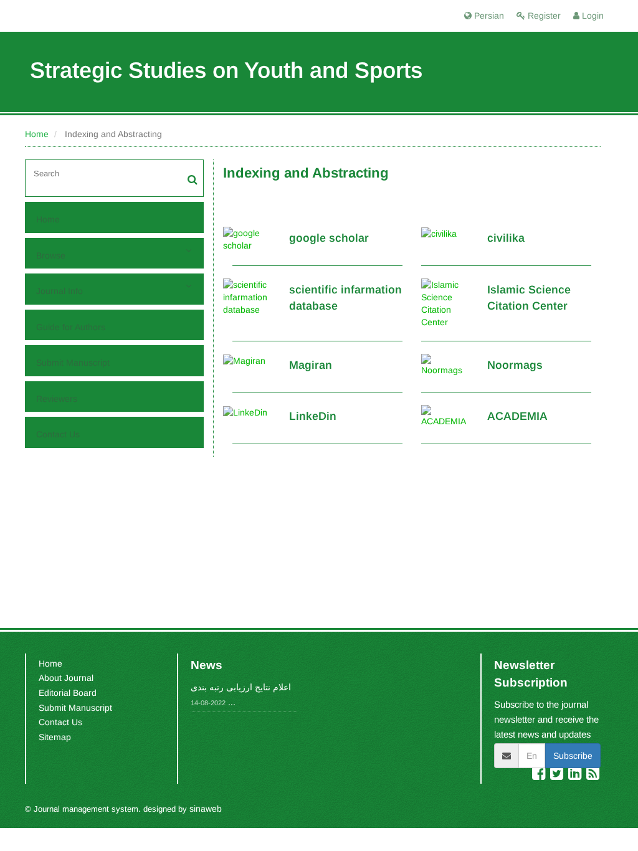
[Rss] (593, 775)
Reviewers (56, 399)
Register (543, 16)
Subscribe (573, 756)
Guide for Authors (70, 327)
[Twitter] (558, 775)
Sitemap (55, 737)
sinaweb (205, 809)
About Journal (66, 678)
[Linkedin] (576, 775)
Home (37, 134)
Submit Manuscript (73, 363)
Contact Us (58, 434)
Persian (488, 16)
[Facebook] (540, 775)
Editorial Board (68, 693)
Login (591, 16)
